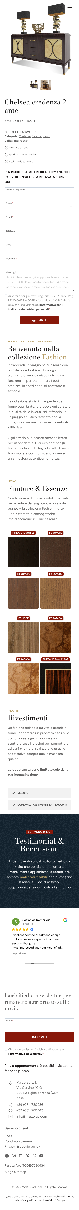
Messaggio (12, 272)
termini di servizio (43, 1200)
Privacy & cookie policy (22, 1146)
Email (9, 217)
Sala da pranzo (41, 136)
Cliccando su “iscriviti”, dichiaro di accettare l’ (36, 1051)
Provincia (11, 258)
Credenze (25, 136)
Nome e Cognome (16, 189)
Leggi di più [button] (19, 953)
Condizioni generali (19, 1141)
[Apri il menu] (69, 7)
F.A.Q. (8, 1136)
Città (9, 244)
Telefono (11, 230)
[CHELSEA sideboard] (39, 39)
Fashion (24, 140)
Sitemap (20, 1172)
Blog (8, 1172)
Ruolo (9, 203)
